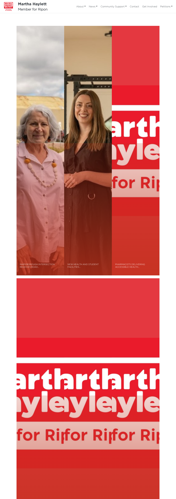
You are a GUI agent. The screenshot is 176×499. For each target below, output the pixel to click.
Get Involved (149, 6)
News (92, 6)
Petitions (165, 6)
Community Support (113, 6)
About (80, 6)
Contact (134, 6)
